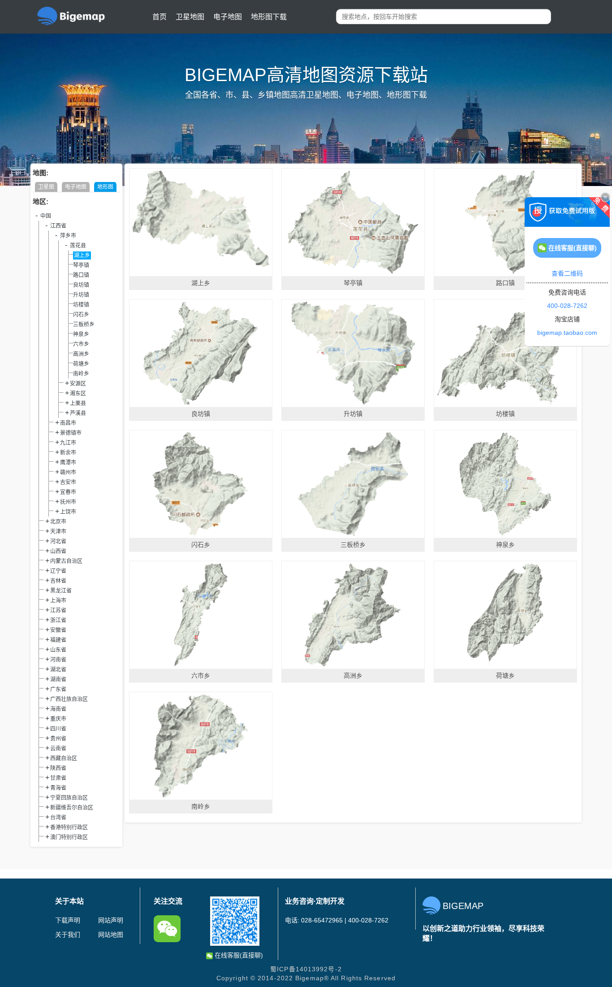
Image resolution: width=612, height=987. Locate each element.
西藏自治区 (63, 758)
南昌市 (68, 423)
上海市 (58, 600)
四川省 (58, 729)
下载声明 (67, 920)
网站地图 (110, 934)
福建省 (58, 640)
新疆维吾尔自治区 (71, 808)
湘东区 (78, 393)
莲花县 (78, 245)
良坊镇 (81, 285)
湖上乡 (82, 255)
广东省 (58, 689)
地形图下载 (269, 17)
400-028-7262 (567, 305)
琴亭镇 (81, 265)
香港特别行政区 (69, 827)
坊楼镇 (81, 305)
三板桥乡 (84, 324)
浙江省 (58, 620)
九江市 (68, 443)
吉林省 (58, 581)
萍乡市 (68, 236)
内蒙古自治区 (66, 561)
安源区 (78, 384)
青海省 (58, 788)
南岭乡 (81, 374)
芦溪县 (78, 413)
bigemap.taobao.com (567, 332)
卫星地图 (190, 17)
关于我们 (67, 934)
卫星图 (46, 187)
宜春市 (68, 492)
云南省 (58, 748)
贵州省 (58, 739)
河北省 (58, 541)
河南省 (58, 660)
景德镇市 (71, 433)
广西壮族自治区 (69, 699)
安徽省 (58, 630)
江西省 (58, 226)
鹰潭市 (68, 462)
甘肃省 (58, 778)
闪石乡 (81, 315)
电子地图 (227, 17)
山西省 (58, 551)
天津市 (58, 531)
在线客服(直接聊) (238, 955)
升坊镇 (81, 295)
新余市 (68, 453)
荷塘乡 (81, 364)
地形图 (105, 187)
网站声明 (110, 920)
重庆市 (58, 719)
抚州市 (68, 502)
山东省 (58, 650)
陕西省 (58, 768)
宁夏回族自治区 (69, 798)
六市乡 (81, 344)
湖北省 (58, 670)
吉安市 (68, 482)
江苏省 (58, 610)
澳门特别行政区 (69, 837)
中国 (45, 216)
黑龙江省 (61, 591)
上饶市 (68, 512)
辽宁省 (58, 571)
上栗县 (78, 403)
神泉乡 (81, 334)
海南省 (58, 709)
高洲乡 (81, 354)
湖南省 (58, 679)
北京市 (58, 522)
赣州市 (68, 472)
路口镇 (81, 275)
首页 (159, 17)
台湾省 (58, 817)
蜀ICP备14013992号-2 (306, 969)
